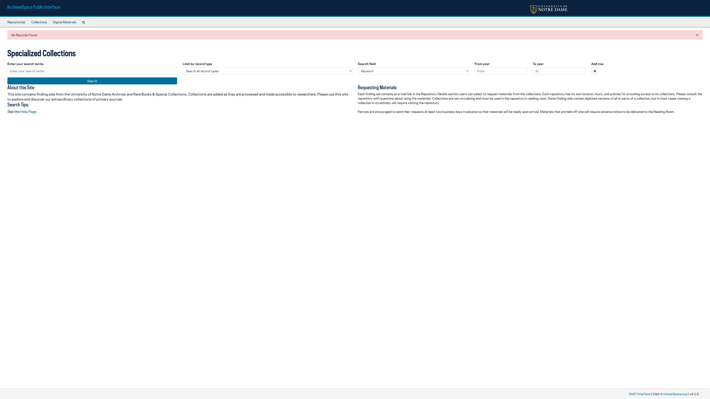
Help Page (28, 111)
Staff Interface (639, 394)
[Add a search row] (595, 70)
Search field (367, 64)
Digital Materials (64, 22)
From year (482, 64)
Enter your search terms (25, 64)
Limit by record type (197, 64)
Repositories (16, 22)
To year (538, 64)
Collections (39, 22)
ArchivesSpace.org (673, 394)
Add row (597, 64)
